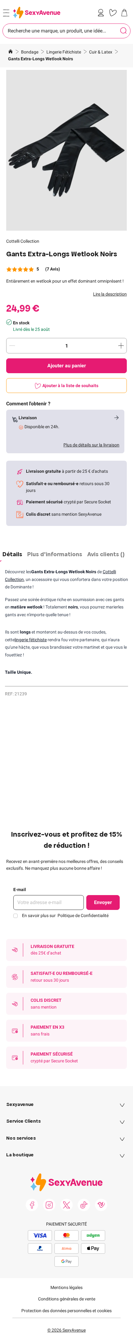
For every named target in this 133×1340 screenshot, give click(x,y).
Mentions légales (66, 1287)
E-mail (19, 889)
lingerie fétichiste (31, 639)
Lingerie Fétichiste (64, 51)
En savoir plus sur (65, 915)
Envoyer (103, 902)
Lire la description (110, 294)
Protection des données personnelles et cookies (66, 1310)
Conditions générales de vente (66, 1298)
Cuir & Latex (101, 51)
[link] (102, 12)
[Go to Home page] (36, 12)
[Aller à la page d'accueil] (10, 52)
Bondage (30, 51)
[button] (66, 150)
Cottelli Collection (22, 241)
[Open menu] (6, 13)
